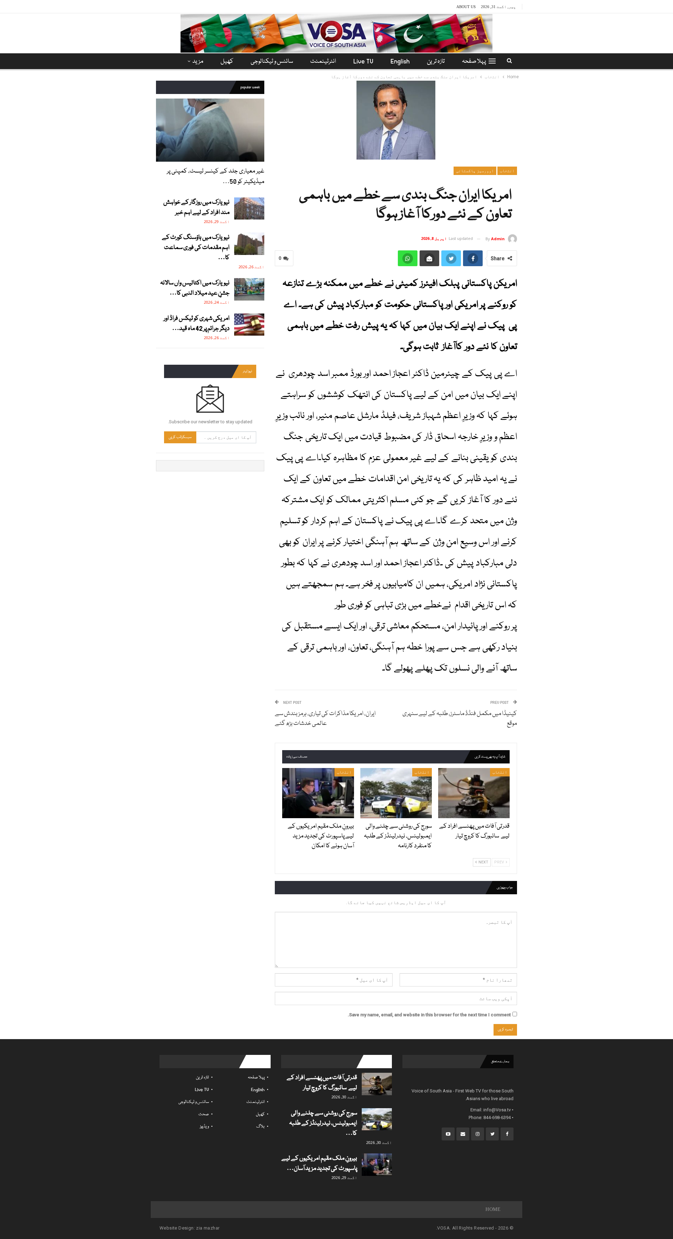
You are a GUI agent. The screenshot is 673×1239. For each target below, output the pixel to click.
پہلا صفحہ (474, 61)
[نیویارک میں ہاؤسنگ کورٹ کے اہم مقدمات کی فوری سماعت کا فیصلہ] (249, 244)
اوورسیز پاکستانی (475, 170)
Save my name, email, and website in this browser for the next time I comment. (429, 1014)
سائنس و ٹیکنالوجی (272, 61)
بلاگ (260, 1126)
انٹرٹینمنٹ (323, 61)
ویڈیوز (204, 1126)
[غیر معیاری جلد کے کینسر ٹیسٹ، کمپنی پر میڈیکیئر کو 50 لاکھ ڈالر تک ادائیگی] (210, 130)
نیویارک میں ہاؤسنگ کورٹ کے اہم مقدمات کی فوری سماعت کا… (196, 248)
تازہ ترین (436, 61)
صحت (203, 1114)
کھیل (226, 61)
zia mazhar (207, 1228)
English (400, 61)
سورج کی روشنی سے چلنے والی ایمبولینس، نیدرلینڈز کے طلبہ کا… (323, 1123)
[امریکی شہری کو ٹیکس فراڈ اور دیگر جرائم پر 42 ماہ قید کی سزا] (249, 325)
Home (493, 1209)
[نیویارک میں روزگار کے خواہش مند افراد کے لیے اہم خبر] (249, 208)
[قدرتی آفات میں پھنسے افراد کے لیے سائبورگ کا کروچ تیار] (474, 793)
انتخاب (507, 170)
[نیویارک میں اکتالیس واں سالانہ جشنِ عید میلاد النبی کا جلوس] (249, 289)
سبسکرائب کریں (180, 437)
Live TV (363, 61)
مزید (197, 61)
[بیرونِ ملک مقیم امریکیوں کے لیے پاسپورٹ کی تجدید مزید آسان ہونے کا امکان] (318, 793)
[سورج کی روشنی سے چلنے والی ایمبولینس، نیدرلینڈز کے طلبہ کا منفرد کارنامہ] (396, 793)
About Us (466, 7)
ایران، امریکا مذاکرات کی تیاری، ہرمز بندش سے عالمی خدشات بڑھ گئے (325, 718)
